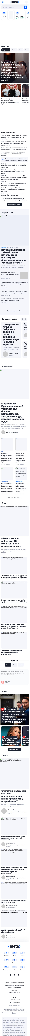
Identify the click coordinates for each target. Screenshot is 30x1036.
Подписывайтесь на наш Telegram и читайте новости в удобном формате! (16, 159)
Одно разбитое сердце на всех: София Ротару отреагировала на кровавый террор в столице (21, 487)
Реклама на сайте (14, 992)
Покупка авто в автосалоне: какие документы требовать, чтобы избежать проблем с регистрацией (14, 870)
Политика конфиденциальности (14, 982)
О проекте (14, 997)
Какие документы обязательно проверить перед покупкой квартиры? (13, 838)
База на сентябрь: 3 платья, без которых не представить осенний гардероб (13, 299)
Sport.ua (14, 995)
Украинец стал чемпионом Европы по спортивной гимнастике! (11, 652)
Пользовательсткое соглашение (14, 985)
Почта (14, 955)
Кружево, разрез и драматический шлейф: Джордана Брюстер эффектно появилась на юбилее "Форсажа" (7, 487)
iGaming (22, 969)
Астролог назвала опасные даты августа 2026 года (13, 901)
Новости (6, 955)
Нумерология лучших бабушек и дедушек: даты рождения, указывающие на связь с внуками (11, 334)
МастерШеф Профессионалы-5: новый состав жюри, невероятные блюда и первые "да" (10, 101)
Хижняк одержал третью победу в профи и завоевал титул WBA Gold (14, 601)
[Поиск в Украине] (25, 7)
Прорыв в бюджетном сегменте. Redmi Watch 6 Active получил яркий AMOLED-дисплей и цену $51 (14, 284)
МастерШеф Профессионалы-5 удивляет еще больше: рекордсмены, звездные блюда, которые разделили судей (12, 412)
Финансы (14, 962)
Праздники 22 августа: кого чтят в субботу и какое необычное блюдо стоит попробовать (14, 292)
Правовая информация (14, 987)
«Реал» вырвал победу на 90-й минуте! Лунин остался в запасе (11, 542)
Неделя (21, 665)
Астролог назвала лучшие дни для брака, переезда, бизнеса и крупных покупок (14, 930)
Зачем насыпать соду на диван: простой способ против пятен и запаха (10, 274)
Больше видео (13, 749)
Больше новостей (13, 311)
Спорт (20, 50)
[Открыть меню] (2, 2)
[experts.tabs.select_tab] (22, 319)
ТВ (14, 969)
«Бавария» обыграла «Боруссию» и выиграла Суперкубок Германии (14, 576)
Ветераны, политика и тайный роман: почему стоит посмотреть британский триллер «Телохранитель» (14, 256)
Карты (22, 962)
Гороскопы (6, 962)
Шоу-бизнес (5, 50)
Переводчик (6, 969)
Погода (27, 50)
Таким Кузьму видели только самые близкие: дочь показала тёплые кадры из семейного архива (21, 458)
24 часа (8, 665)
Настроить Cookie (14, 999)
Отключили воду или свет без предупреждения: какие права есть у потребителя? (13, 796)
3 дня (14, 665)
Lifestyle (14, 50)
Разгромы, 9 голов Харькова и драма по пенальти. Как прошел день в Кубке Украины (13, 626)
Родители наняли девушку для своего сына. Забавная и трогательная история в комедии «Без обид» (11, 736)
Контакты (14, 990)
